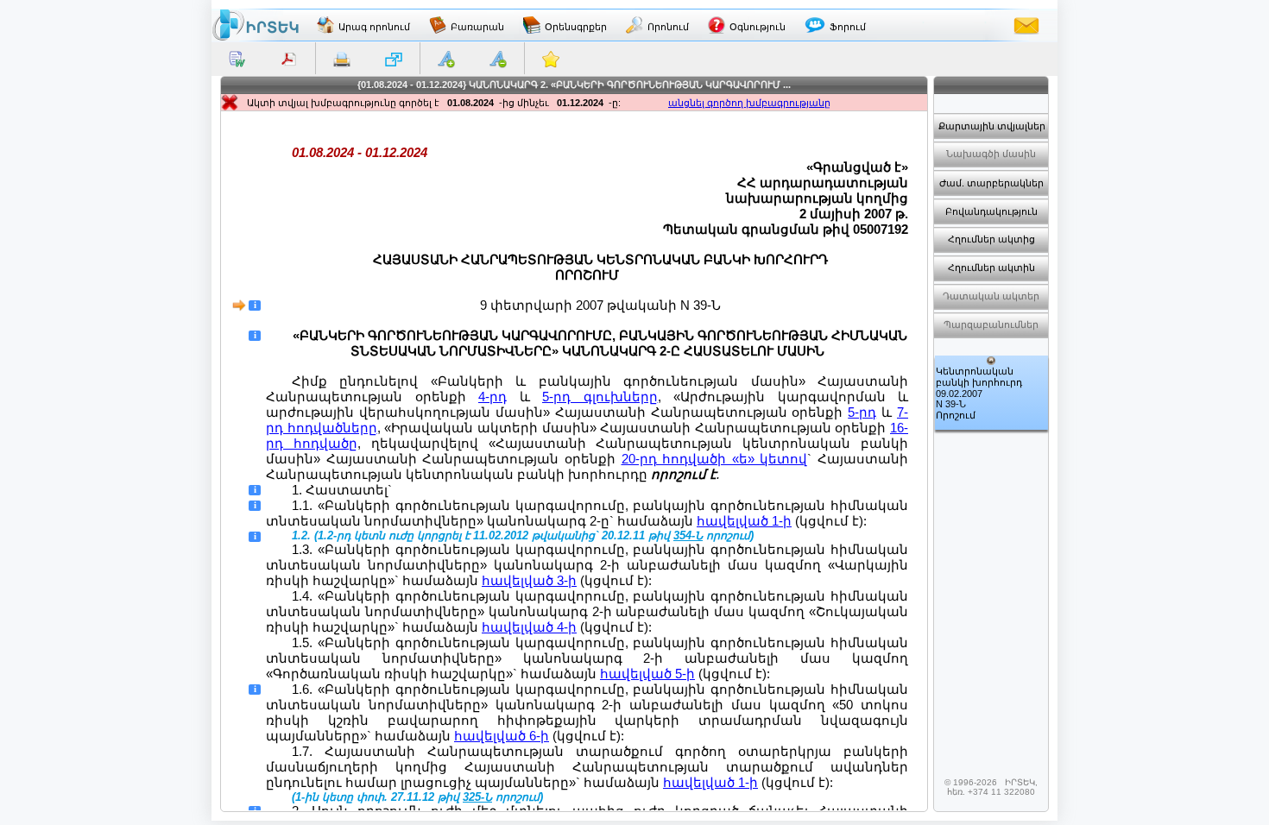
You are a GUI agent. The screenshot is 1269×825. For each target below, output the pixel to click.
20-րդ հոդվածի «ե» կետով (715, 458)
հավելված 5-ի (647, 673)
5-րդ (862, 412)
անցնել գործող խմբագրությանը (749, 103)
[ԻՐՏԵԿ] (255, 25)
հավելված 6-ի (501, 735)
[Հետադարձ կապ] (1026, 25)
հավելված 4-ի (529, 627)
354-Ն (688, 536)
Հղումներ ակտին (991, 267)
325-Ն (477, 797)
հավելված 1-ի (744, 520)
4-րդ (492, 396)
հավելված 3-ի (529, 580)
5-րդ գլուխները (600, 396)
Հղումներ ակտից (991, 239)
